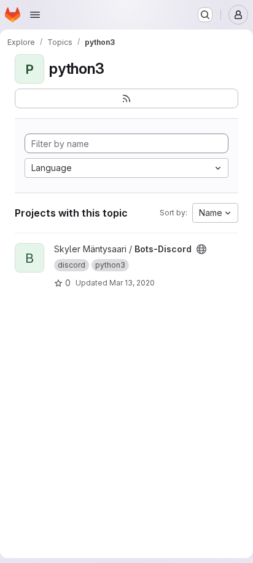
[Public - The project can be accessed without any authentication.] (201, 249)
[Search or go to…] (205, 14)
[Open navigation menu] (35, 15)
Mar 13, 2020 (132, 282)
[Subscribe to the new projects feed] (126, 98)
